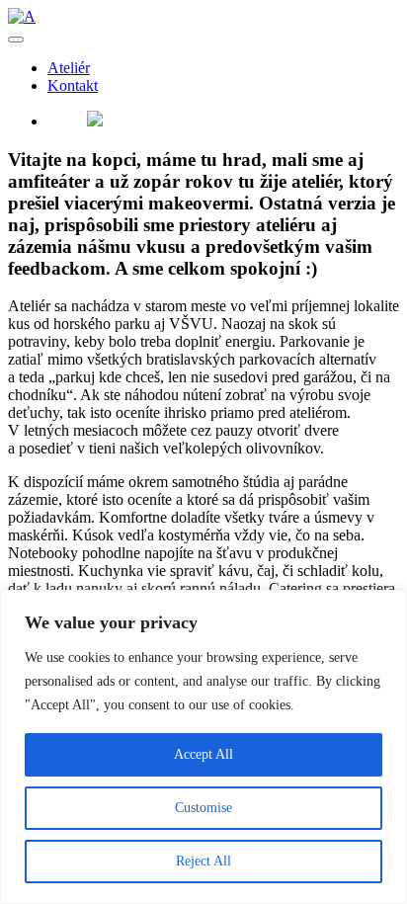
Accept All (203, 754)
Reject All (203, 861)
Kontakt (72, 85)
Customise (203, 807)
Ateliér (68, 67)
